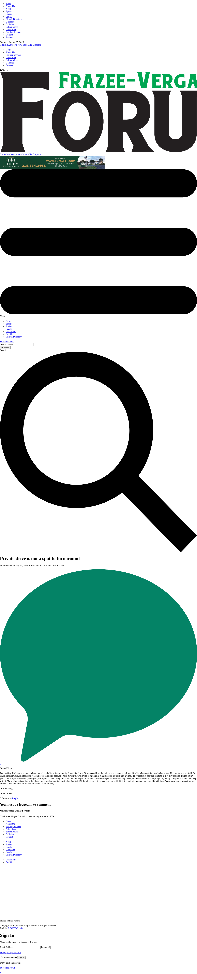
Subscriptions (12, 27)
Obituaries (10, 849)
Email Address (6, 947)
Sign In (21, 958)
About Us (10, 6)
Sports (9, 11)
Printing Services (13, 32)
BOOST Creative (16, 928)
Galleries (10, 24)
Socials (9, 14)
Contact (9, 34)
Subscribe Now (7, 341)
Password (45, 947)
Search (3, 344)
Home (8, 3)
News (8, 9)
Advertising (11, 29)
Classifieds (11, 331)
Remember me (10, 957)
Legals (9, 16)
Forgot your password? (10, 952)
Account (10, 37)
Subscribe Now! (7, 967)
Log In (15, 798)
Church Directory (14, 19)
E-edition (10, 21)
